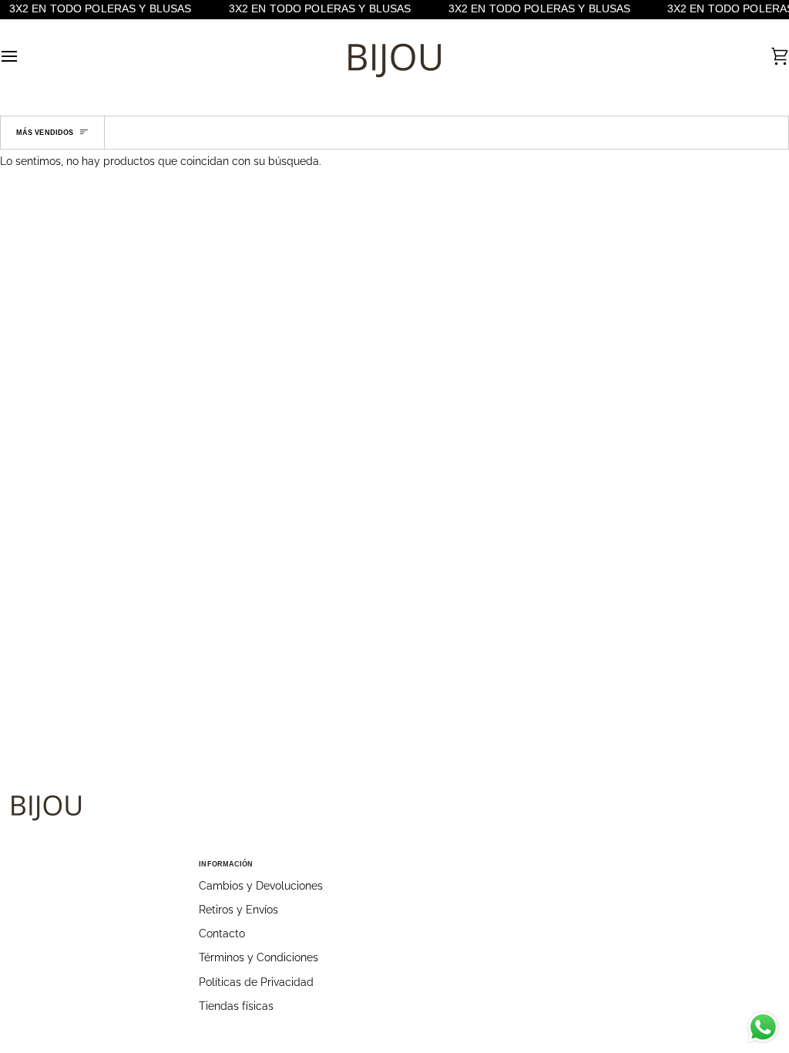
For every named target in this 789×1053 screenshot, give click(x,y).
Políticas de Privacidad (256, 982)
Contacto (222, 933)
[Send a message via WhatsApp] (763, 1027)
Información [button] (226, 864)
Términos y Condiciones (258, 957)
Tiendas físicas (236, 1006)
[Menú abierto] (23, 56)
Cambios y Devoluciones (261, 886)
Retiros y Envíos (238, 909)
